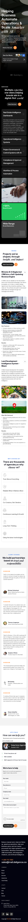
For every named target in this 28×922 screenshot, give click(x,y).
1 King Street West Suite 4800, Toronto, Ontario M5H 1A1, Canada (11, 907)
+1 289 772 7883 (7, 860)
